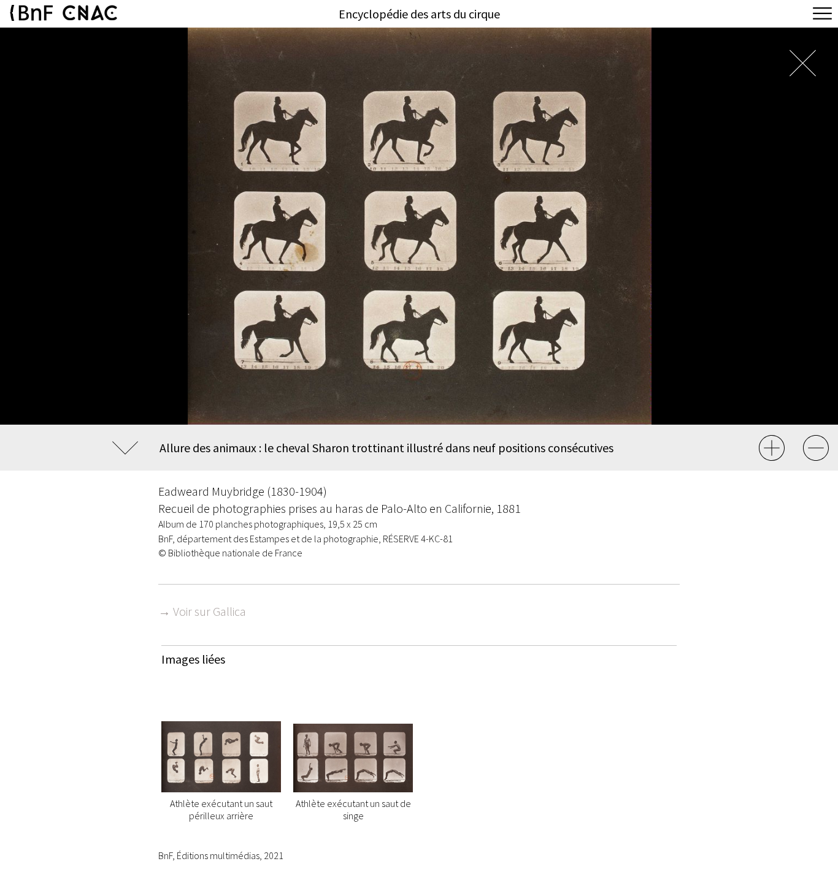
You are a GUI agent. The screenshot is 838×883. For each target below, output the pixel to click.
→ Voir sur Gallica (202, 611)
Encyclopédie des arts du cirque (419, 13)
